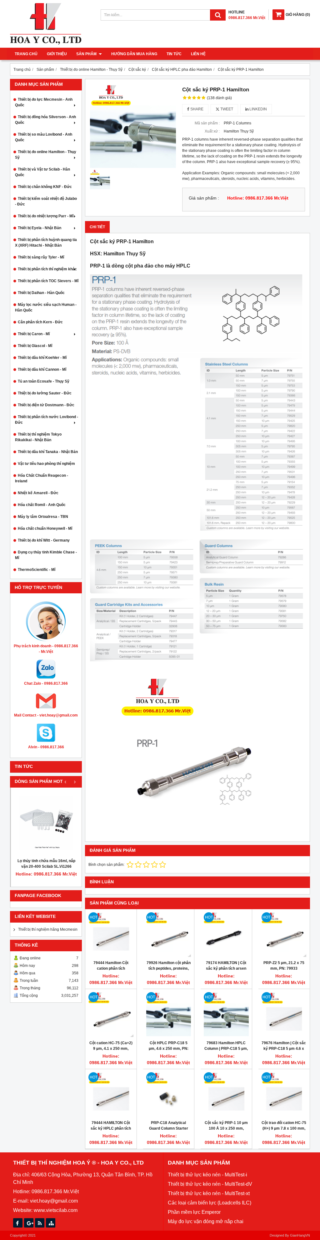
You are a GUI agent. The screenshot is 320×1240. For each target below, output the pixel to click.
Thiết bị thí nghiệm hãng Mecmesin (48, 929)
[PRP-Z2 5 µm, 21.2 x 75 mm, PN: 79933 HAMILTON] (284, 934)
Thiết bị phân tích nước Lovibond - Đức (46, 420)
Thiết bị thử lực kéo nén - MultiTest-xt (209, 1193)
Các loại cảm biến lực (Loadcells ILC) (209, 1202)
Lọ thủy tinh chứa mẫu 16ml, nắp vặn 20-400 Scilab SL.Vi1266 (46, 864)
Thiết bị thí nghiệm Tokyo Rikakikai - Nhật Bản (38, 437)
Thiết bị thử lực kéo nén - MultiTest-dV (210, 1184)
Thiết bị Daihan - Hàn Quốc (41, 293)
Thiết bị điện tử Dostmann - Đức (46, 405)
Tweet (226, 109)
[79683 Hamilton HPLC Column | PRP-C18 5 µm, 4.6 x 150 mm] (226, 1014)
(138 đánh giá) (219, 98)
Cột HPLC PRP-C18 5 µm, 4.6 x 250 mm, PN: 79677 (168, 1048)
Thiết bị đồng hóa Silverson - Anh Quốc (45, 120)
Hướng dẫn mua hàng (134, 54)
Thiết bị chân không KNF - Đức (45, 187)
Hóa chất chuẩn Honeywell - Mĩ (45, 528)
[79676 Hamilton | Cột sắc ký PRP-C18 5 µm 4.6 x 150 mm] (284, 1014)
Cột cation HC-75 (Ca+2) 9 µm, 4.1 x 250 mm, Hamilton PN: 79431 (110, 1048)
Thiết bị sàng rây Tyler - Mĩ (41, 257)
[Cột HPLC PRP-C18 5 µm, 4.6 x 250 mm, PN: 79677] (168, 1014)
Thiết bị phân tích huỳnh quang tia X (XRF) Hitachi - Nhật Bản (46, 243)
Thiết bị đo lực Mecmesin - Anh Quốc (43, 102)
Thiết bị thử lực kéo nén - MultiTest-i (207, 1174)
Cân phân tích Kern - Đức (40, 322)
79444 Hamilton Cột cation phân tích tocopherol (110, 968)
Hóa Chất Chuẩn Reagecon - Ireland (41, 478)
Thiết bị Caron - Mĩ (34, 334)
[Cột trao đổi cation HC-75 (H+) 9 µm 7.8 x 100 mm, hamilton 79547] (284, 1094)
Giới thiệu (57, 54)
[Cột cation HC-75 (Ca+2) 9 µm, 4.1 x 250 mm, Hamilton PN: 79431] (110, 1014)
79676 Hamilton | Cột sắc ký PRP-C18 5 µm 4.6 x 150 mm (284, 1048)
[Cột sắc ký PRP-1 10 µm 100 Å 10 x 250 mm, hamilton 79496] (226, 1094)
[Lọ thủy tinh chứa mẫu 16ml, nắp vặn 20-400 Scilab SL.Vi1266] (46, 823)
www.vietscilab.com (56, 1210)
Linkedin (257, 109)
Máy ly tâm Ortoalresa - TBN (43, 516)
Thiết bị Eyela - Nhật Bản (39, 228)
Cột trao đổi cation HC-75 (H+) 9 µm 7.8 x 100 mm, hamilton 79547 (284, 1128)
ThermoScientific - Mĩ (36, 569)
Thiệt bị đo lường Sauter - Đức (45, 393)
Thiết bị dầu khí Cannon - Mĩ (42, 369)
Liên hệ (198, 54)
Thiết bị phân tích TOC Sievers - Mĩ (48, 281)
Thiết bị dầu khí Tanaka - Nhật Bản (48, 452)
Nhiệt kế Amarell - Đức (38, 493)
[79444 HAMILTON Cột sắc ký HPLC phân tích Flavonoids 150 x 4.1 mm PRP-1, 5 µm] (110, 1094)
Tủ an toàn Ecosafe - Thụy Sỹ (43, 381)
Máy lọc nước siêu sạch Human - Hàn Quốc (46, 307)
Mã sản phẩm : (207, 123)
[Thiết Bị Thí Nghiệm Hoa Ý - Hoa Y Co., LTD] (45, 43)
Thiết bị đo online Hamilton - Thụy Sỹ (45, 155)
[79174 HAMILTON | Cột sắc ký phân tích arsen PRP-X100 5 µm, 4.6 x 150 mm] (226, 934)
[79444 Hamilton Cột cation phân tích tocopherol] (110, 934)
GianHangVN (300, 1235)
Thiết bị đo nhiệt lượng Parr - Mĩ (45, 216)
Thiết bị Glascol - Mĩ (35, 346)
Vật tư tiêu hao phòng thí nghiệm (46, 463)
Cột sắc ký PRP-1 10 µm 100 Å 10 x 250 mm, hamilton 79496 (226, 1128)
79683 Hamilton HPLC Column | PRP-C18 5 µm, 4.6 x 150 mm (226, 1048)
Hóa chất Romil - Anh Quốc (42, 505)
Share (196, 109)
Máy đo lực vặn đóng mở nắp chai (205, 1221)
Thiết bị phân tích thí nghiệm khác (47, 269)
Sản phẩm (87, 54)
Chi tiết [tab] (97, 227)
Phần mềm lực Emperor (194, 1212)
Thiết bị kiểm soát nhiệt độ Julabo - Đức (46, 201)
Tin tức (174, 54)
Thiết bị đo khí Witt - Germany (44, 540)
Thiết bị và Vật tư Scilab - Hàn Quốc (42, 172)
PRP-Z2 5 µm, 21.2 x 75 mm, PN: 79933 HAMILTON (283, 968)
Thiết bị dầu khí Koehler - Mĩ (42, 357)
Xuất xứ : (212, 131)
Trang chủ (26, 54)
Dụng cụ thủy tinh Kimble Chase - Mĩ (46, 555)
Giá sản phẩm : (204, 198)
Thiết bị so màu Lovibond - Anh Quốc (43, 137)
